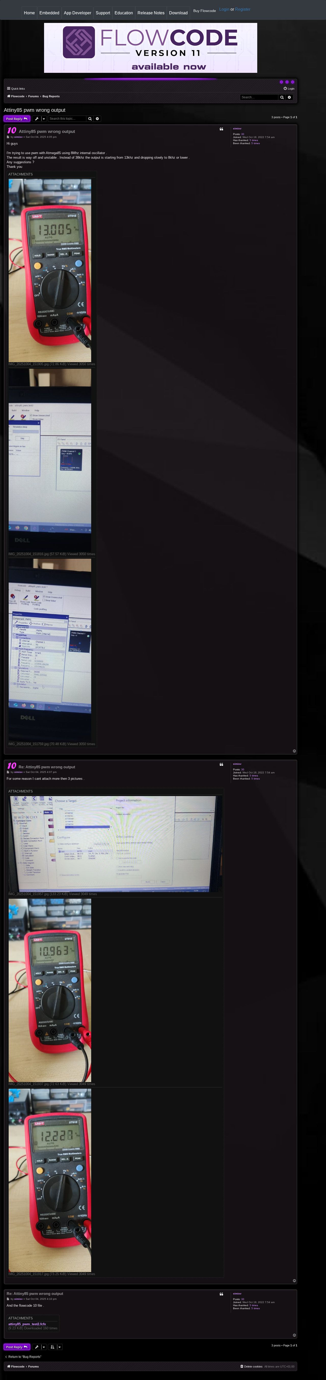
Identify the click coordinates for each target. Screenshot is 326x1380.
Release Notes (152, 14)
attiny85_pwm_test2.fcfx (27, 1324)
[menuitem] (288, 89)
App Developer (77, 13)
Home (30, 14)
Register (242, 9)
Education (125, 14)
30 (242, 134)
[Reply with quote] (221, 129)
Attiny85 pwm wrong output (34, 110)
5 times (254, 140)
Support (103, 13)
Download (179, 14)
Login (224, 9)
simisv (237, 128)
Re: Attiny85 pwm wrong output (47, 767)
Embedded (49, 13)
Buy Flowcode (204, 11)
